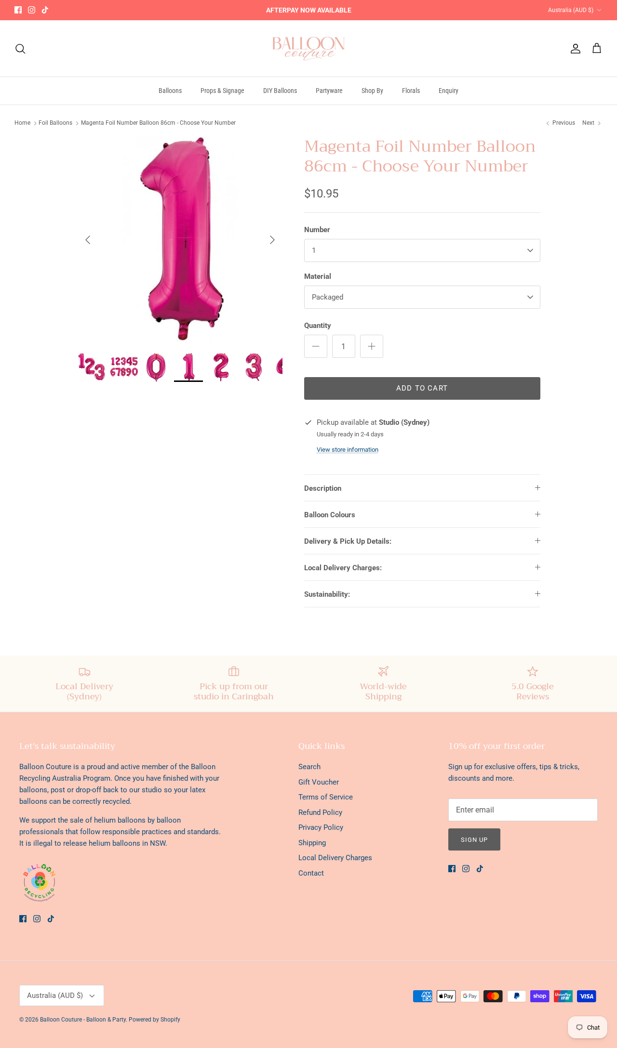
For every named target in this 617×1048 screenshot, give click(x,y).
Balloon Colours (329, 515)
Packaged (327, 297)
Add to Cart (422, 388)
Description (322, 488)
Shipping (312, 842)
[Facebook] (18, 9)
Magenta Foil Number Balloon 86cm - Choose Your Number (158, 122)
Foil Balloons (55, 122)
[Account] (573, 48)
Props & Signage (222, 90)
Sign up (474, 839)
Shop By (372, 90)
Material (317, 276)
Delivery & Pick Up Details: (347, 541)
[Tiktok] (45, 9)
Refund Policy (320, 812)
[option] (180, 239)
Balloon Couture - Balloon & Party (83, 1019)
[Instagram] (31, 9)
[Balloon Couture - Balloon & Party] (308, 48)
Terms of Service (325, 797)
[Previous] (87, 239)
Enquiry (448, 90)
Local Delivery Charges (335, 857)
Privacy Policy (320, 827)
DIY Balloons (280, 90)
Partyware (329, 90)
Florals (411, 90)
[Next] (272, 239)
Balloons (170, 90)
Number (317, 229)
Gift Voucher (318, 782)
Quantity (317, 325)
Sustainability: (327, 594)
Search (309, 766)
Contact (311, 873)
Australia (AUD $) (570, 10)
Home (22, 122)
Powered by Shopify (154, 1019)
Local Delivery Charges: (343, 567)
